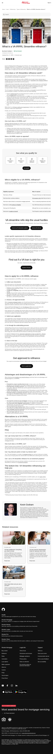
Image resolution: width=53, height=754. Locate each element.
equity (6, 85)
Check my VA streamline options (20, 228)
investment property (23, 462)
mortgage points (27, 454)
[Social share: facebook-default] (7, 59)
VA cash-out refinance (24, 87)
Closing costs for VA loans (11, 123)
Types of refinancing (21, 9)
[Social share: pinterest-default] (13, 59)
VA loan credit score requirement (21, 107)
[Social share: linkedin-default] (11, 59)
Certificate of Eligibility (16, 204)
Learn (7, 9)
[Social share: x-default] (9, 59)
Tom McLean (10, 53)
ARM (28, 96)
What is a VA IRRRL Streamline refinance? (36, 9)
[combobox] (26, 14)
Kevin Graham (8, 51)
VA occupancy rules (36, 198)
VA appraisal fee (44, 138)
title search (19, 330)
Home (3, 9)
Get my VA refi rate (36, 228)
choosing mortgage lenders (14, 302)
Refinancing (12, 9)
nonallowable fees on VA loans (32, 448)
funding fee (31, 129)
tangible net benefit (13, 211)
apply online (43, 476)
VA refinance (26, 307)
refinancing (13, 93)
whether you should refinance (22, 377)
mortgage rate (12, 95)
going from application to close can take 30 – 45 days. (33, 334)
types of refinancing (41, 69)
